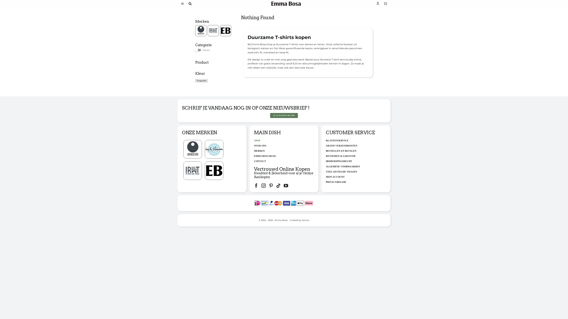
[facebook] (256, 185)
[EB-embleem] (214, 162)
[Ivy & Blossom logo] (214, 141)
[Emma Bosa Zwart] (286, 2)
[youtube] (286, 185)
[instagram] (263, 185)
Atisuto (305, 220)
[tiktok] (278, 185)
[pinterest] (271, 185)
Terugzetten (201, 81)
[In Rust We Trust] (193, 162)
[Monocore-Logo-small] (193, 141)
